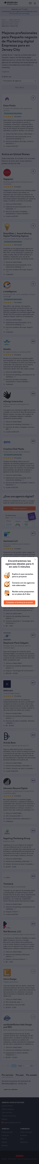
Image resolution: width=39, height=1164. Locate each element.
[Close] (35, 559)
